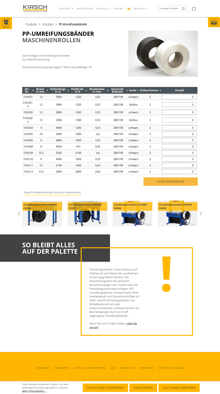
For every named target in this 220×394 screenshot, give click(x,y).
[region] (110, 213)
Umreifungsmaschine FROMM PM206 (40, 206)
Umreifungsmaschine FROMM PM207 (85, 206)
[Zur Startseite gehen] (35, 8)
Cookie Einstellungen (171, 367)
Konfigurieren (143, 388)
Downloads (43, 367)
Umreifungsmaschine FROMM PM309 (175, 206)
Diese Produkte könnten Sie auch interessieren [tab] (52, 192)
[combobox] (168, 8)
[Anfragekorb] (194, 8)
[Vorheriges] (19, 213)
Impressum (146, 367)
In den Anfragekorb (170, 181)
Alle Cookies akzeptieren (179, 388)
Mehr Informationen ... (34, 391)
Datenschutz (127, 367)
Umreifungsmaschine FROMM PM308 (130, 206)
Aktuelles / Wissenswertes (89, 367)
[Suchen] (183, 8)
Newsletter (62, 367)
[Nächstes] (201, 213)
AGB (112, 367)
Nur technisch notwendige (105, 388)
